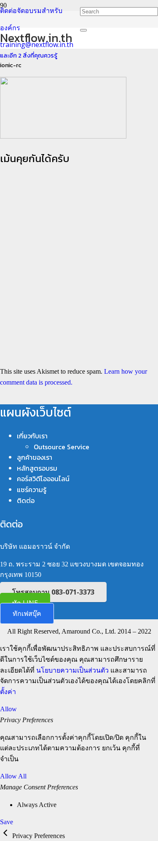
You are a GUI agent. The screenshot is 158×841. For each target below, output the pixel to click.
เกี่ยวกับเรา (32, 436)
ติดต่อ (26, 500)
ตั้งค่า (8, 691)
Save (6, 821)
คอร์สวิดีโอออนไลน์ (43, 479)
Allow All (13, 776)
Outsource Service (61, 447)
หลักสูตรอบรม (37, 468)
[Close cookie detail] (6, 835)
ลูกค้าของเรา (34, 457)
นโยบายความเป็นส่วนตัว (72, 670)
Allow (8, 709)
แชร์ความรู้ (31, 490)
